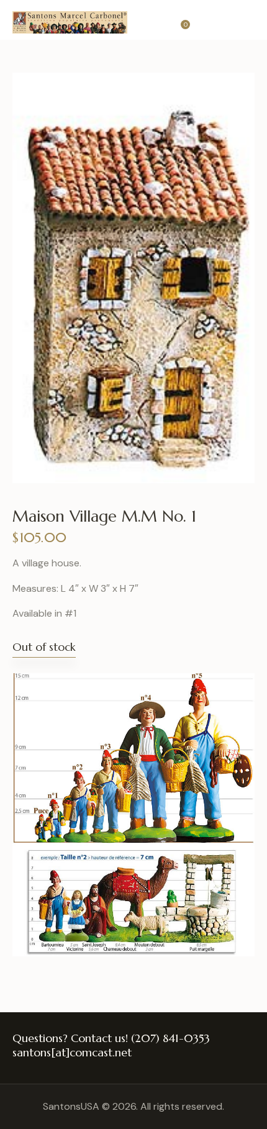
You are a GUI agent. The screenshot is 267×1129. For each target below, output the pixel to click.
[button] (251, 19)
